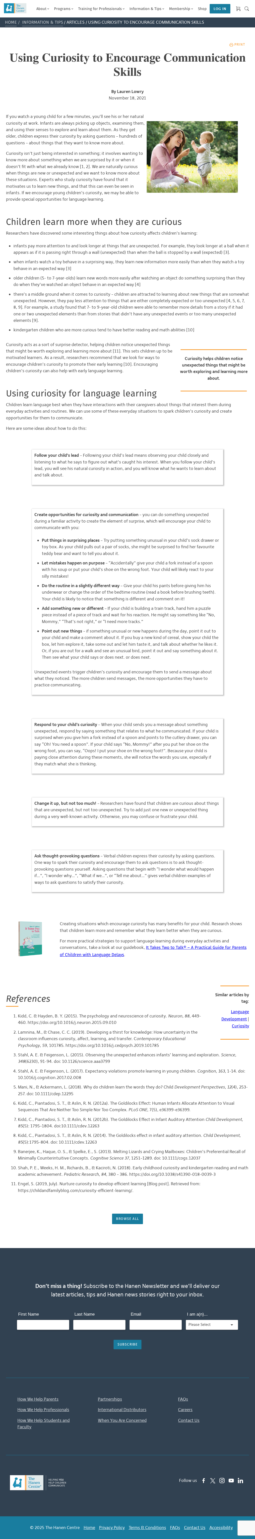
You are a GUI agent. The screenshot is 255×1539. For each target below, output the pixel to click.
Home (11, 22)
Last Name (84, 1314)
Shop (202, 9)
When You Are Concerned (122, 1420)
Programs (62, 9)
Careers (185, 1409)
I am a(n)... (197, 1314)
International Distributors (122, 1409)
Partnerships (110, 1399)
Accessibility (221, 1527)
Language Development (235, 1015)
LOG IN (220, 8)
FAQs (183, 1399)
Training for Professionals (100, 9)
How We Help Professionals (43, 1409)
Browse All (127, 1219)
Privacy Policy (112, 1527)
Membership (179, 9)
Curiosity (240, 1026)
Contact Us (188, 1420)
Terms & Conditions (147, 1527)
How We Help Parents (38, 1399)
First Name (28, 1314)
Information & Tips (145, 9)
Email (136, 1314)
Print (239, 44)
